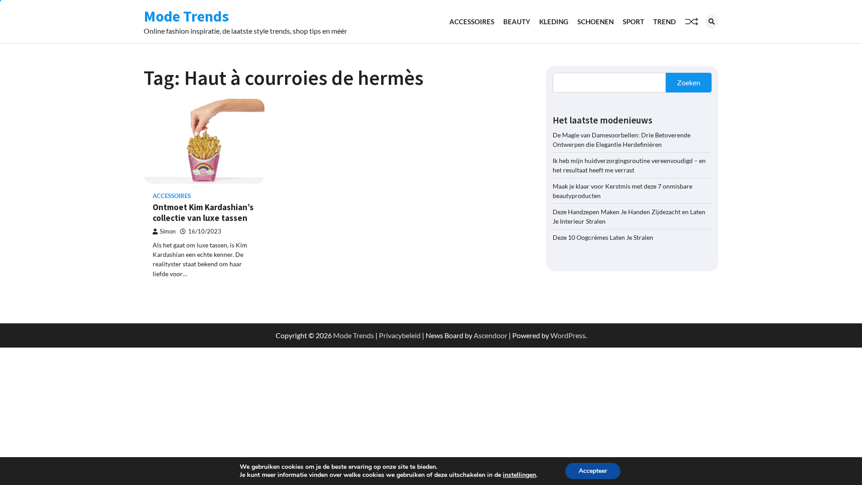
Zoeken (688, 82)
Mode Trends (186, 16)
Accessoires (471, 22)
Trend (664, 22)
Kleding (553, 22)
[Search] (711, 21)
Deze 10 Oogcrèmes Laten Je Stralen (603, 237)
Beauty (516, 22)
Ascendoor (490, 335)
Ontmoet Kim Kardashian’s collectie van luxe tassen (203, 213)
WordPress (567, 335)
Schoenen (595, 22)
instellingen (519, 475)
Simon (168, 231)
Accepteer (593, 471)
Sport (633, 22)
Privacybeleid (400, 335)
